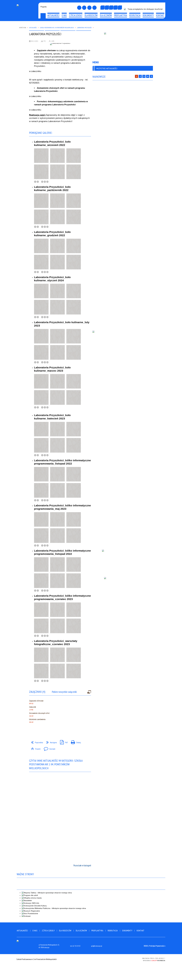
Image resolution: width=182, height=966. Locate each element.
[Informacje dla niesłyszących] (115, 7)
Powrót (35, 748)
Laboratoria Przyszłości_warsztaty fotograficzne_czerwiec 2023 (55, 642)
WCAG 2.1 (134, 959)
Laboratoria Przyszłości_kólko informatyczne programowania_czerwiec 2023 (62, 597)
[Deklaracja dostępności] (111, 7)
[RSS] (94, 8)
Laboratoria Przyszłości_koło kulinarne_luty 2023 (61, 324)
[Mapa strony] (84, 8)
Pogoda (43, 7)
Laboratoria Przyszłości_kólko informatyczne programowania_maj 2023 (62, 507)
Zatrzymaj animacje (102, 7)
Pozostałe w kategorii (82, 865)
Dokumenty (127, 930)
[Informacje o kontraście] (120, 7)
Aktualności (22, 930)
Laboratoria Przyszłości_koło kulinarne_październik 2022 (52, 188)
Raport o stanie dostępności (27, 25)
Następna (50, 742)
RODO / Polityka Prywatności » (154, 946)
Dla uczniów (81, 930)
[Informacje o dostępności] (107, 7)
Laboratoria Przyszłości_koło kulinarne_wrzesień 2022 (52, 143)
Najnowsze (99, 77)
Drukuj (75, 742)
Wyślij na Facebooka (32, 730)
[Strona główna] (79, 8)
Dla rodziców (65, 930)
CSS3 (126, 959)
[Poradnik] (122, 561)
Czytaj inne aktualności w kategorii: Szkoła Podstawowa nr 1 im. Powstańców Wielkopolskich (55, 764)
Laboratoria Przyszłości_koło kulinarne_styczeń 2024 (52, 279)
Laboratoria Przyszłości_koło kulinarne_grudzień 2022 (52, 234)
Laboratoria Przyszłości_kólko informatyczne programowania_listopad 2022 (62, 462)
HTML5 (122, 959)
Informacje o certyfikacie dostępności (91, 959)
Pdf (63, 742)
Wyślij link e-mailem (36, 730)
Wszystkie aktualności (106, 68)
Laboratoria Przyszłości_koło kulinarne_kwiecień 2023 (52, 417)
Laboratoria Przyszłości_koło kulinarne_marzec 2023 (52, 369)
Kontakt (48, 748)
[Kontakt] (89, 8)
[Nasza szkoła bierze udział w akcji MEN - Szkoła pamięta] (122, 45)
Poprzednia (36, 742)
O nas (34, 930)
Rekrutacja (113, 930)
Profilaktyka (97, 930)
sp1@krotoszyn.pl (96, 946)
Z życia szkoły (48, 930)
